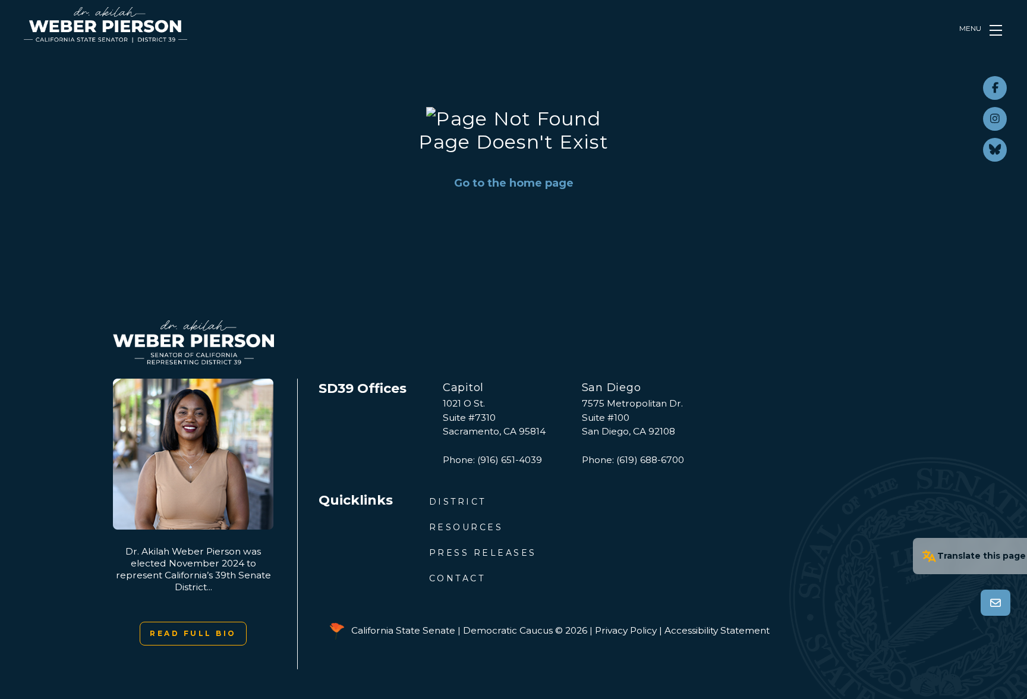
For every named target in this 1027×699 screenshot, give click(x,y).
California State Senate (403, 630)
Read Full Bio (193, 633)
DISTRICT (457, 501)
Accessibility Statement (717, 630)
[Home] (105, 25)
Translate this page (981, 555)
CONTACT (457, 578)
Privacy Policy (626, 630)
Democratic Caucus (508, 630)
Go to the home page (514, 183)
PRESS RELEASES (483, 552)
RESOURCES (466, 527)
